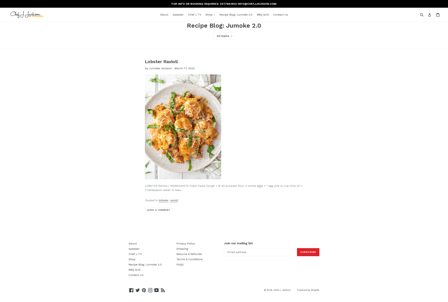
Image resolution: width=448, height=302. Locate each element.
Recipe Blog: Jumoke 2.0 (236, 14)
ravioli (174, 200)
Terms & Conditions (189, 259)
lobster (163, 200)
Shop (211, 14)
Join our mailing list (238, 243)
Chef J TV (194, 14)
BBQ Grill (263, 14)
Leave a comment (158, 210)
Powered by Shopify (308, 290)
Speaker (178, 14)
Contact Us (280, 14)
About (164, 14)
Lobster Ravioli (161, 61)
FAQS (180, 264)
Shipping (182, 248)
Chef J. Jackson (282, 290)
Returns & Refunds (189, 254)
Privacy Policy (185, 243)
